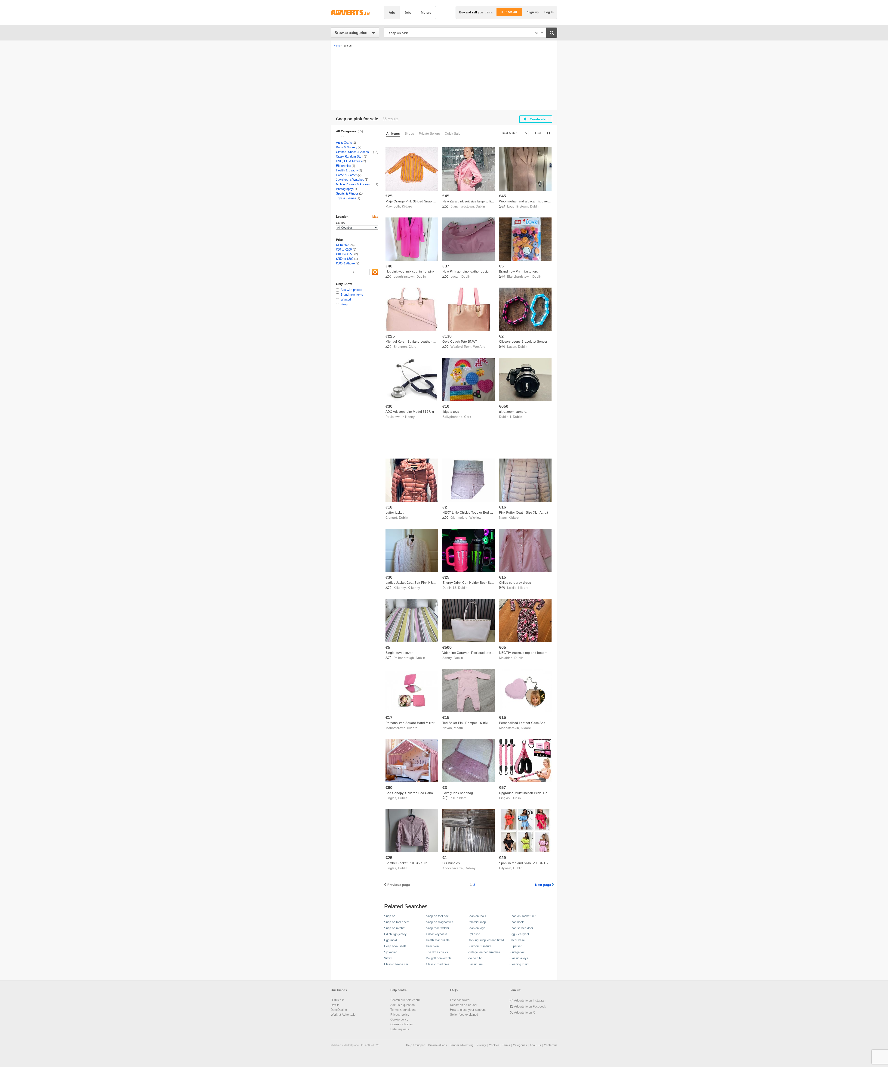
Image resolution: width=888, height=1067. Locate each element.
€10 (445, 406)
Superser (515, 946)
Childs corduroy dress (515, 582)
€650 (503, 406)
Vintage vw (516, 952)
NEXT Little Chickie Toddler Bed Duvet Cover (475, 512)
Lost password (459, 1000)
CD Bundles (451, 863)
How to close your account (468, 1009)
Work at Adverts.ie (343, 1014)
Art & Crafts (344, 142)
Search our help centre (405, 1000)
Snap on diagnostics (439, 922)
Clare (412, 346)
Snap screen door (521, 928)
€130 (447, 336)
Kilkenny (408, 417)
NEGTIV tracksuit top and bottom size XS (529, 652)
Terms (506, 1045)
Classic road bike (437, 964)
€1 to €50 (342, 245)
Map (375, 216)
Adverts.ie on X (524, 1012)
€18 (388, 507)
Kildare (407, 206)
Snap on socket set (522, 916)
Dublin (480, 206)
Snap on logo (476, 928)
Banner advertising (462, 1045)
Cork (467, 417)
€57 (502, 787)
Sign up (533, 12)
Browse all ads (437, 1045)
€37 (445, 266)
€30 (388, 406)
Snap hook (516, 922)
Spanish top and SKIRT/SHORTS (523, 863)
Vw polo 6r (475, 958)
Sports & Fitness (347, 193)
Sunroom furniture (479, 946)
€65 (502, 647)
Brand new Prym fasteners (518, 271)
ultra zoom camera (513, 411)
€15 (502, 577)
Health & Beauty (347, 170)
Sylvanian (390, 952)
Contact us (550, 1045)
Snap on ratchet (394, 928)
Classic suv (475, 964)
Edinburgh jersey (395, 934)
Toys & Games (346, 198)
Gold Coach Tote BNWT (459, 341)
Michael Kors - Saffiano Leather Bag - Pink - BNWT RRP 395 (429, 341)
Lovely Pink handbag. (458, 793)
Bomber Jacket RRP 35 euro (406, 863)
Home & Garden (347, 175)
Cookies (494, 1045)
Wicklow (475, 517)
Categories (520, 1045)
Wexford (479, 346)
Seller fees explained (464, 1014)
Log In (549, 12)
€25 (388, 196)
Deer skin (432, 946)
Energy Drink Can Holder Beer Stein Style (472, 582)
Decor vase (517, 940)
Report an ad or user (463, 1005)
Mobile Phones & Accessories (355, 184)
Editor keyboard (436, 934)
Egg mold (390, 940)
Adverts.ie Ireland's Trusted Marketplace (355, 12)
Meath (458, 728)
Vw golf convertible (438, 958)
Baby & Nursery (346, 147)
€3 (444, 787)
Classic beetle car (396, 964)
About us (535, 1045)
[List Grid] (540, 133)
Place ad (511, 12)
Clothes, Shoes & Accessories (354, 152)
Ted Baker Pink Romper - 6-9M (465, 723)
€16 (502, 507)
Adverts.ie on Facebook (530, 1006)
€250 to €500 (344, 259)
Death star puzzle (438, 940)
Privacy (481, 1045)
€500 (447, 647)
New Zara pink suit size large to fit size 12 (472, 201)
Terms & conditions (403, 1009)
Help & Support (415, 1045)
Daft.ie (335, 1005)
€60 (388, 787)
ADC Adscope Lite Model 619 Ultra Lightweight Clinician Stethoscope (435, 411)
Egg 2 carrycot (519, 934)
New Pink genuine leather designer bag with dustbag (480, 271)
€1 (444, 857)
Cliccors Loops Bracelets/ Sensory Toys (528, 341)
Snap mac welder (437, 928)
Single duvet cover (399, 652)
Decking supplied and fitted (486, 940)
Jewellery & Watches (350, 179)
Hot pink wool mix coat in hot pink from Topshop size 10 (426, 271)
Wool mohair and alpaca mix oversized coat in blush (537, 201)
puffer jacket (394, 512)
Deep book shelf (395, 946)
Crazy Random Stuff (349, 156)
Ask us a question (402, 1005)
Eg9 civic (474, 934)
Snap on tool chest (396, 922)
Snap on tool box (437, 916)
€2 (501, 336)
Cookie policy (399, 1019)
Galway (470, 868)
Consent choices (401, 1024)
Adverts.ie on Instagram (530, 1000)
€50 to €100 (344, 249)
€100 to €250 (344, 254)
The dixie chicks (437, 952)
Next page (543, 885)
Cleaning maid (518, 964)
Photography (344, 189)
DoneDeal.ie (339, 1009)
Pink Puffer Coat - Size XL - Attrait (523, 512)
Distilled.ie (338, 1000)
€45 (445, 196)
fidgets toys (450, 411)
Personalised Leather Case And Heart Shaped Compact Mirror (544, 723)
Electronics (343, 165)
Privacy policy (399, 1014)
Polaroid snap (477, 922)
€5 (501, 266)
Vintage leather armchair (484, 952)
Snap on (389, 916)
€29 (502, 857)
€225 (390, 336)
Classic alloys (518, 958)
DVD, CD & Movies (349, 161)
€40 (388, 266)
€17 (388, 717)
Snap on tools (477, 916)
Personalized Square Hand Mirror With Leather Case (424, 723)
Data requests (399, 1029)
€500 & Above (345, 263)
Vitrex (388, 958)
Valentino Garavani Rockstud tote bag (470, 652)
